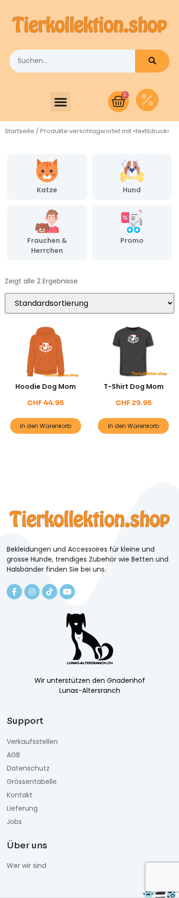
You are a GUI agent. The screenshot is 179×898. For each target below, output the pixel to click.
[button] (61, 102)
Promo (132, 240)
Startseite (19, 131)
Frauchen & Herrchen (47, 245)
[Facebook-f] (14, 591)
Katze (47, 190)
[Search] (152, 61)
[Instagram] (32, 591)
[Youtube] (67, 591)
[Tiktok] (49, 591)
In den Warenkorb (45, 426)
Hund (132, 190)
